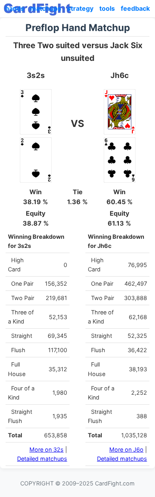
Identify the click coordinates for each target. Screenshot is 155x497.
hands (14, 8)
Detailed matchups (42, 458)
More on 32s (46, 449)
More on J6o (126, 449)
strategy (80, 8)
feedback (135, 8)
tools (107, 8)
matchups (45, 8)
